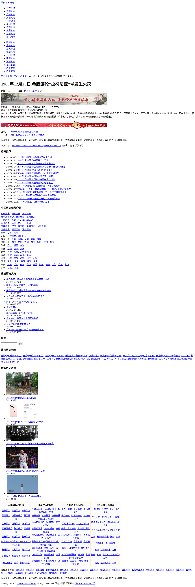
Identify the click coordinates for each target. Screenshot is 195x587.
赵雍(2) (48, 355)
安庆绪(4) (128, 359)
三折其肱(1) (109, 359)
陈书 (118, 537)
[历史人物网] (7, 3)
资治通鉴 (95, 530)
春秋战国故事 (52, 570)
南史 (108, 550)
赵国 (39, 242)
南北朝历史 (27, 220)
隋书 (103, 550)
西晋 (9, 252)
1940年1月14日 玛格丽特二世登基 (33, 160)
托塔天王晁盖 (38, 541)
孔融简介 (6, 556)
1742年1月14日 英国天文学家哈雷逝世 (35, 183)
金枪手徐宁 (49, 548)
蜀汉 (16, 249)
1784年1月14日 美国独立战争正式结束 (35, 176)
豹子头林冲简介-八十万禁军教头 (21, 302)
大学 (108, 563)
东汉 (22, 245)
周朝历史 (26, 213)
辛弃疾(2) (127, 355)
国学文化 (63, 573)
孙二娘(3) (186, 355)
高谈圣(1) (174, 359)
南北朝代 (10, 37)
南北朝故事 (105, 570)
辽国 (14, 226)
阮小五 (43, 545)
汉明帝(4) (169, 355)
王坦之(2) (183, 359)
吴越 (35, 264)
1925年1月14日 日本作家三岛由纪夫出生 (36, 163)
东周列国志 (106, 522)
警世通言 (115, 530)
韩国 (52, 242)
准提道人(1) (70, 355)
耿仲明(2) (86, 359)
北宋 (16, 268)
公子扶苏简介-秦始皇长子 (18, 324)
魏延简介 (16, 556)
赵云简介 (18, 528)
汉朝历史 (31, 217)
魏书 (98, 543)
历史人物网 (6, 76)
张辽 (5, 563)
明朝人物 (10, 58)
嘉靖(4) (4, 355)
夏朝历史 (5, 213)
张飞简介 (26, 524)
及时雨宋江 (37, 509)
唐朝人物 (10, 45)
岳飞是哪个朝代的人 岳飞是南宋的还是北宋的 (27, 279)
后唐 (16, 261)
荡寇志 (112, 543)
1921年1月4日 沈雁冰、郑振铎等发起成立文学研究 (30, 443)
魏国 (46, 242)
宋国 (20, 239)
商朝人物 (10, 14)
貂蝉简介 (15, 541)
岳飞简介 (65, 515)
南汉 (54, 264)
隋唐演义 (95, 522)
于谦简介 (77, 509)
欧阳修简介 (76, 515)
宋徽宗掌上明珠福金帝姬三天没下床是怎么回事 (28, 290)
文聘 (16, 563)
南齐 (16, 255)
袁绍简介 (16, 524)
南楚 (48, 264)
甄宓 (10, 563)
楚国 (39, 239)
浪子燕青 (36, 515)
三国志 (116, 517)
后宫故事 (53, 573)
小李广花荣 (49, 528)
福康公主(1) (137, 355)
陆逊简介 (5, 541)
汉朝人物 (10, 27)
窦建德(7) (160, 355)
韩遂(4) (146, 355)
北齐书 (104, 543)
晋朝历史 (16, 220)
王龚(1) (26, 355)
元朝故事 (160, 570)
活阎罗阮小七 (52, 541)
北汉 (67, 264)
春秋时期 (11, 236)
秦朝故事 (64, 570)
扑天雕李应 (49, 554)
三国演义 (96, 509)
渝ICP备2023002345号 (85, 583)
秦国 (33, 239)
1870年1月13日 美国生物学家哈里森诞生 (37, 195)
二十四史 (96, 517)
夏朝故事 (20, 570)
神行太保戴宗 (38, 535)
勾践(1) (86, 355)
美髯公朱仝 (37, 561)
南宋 (9, 268)
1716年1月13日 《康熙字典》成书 (34, 202)
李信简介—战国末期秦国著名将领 (22, 318)
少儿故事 (29, 573)
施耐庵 (75, 564)
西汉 (9, 245)
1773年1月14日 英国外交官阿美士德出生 (36, 179)
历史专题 (10, 68)
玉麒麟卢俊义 (50, 509)
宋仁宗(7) (34, 355)
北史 (114, 550)
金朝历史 (31, 226)
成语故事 (19, 573)
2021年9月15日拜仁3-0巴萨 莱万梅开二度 (25, 471)
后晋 (23, 261)
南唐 (29, 264)
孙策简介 (16, 545)
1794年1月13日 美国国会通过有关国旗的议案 (39, 198)
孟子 (103, 563)
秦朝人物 (10, 24)
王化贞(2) (51, 359)
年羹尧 (73, 561)
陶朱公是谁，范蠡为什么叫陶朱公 (22, 285)
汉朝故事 (74, 570)
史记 (104, 517)
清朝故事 (180, 570)
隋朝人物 (10, 42)
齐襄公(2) (178, 355)
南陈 (29, 255)
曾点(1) (41, 355)
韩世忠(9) (69, 359)
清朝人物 (10, 61)
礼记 (99, 554)
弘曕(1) (119, 355)
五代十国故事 (138, 570)
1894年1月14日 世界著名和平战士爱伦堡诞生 (38, 173)
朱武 (50, 545)
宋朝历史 (5, 226)
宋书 (99, 537)
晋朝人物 (10, 34)
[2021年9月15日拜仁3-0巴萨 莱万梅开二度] (22, 468)
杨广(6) (101, 359)
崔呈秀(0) (77, 359)
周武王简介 (11, 307)
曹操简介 (6, 510)
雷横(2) (152, 355)
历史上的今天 (20, 76)
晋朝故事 (94, 570)
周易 (105, 554)
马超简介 (16, 550)
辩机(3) (6, 362)
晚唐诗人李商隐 (68, 528)
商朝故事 (30, 570)
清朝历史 (26, 229)
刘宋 (9, 255)
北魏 (9, 258)
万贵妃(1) (143, 359)
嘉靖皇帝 (78, 558)
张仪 (64, 548)
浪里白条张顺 (47, 519)
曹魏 (9, 249)
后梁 (9, 261)
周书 (97, 550)
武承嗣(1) (10, 359)
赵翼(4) (79, 355)
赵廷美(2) (60, 359)
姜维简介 (6, 550)
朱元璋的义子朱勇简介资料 (19, 313)
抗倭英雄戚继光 (68, 554)
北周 (35, 258)
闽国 (41, 264)
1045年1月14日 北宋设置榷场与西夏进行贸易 (39, 186)
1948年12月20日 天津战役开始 (24, 132)
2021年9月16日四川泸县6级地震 (21, 398)
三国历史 (5, 220)
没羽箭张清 (49, 551)
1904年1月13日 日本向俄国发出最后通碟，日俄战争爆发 (44, 189)
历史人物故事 (40, 573)
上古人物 (10, 8)
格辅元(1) (152, 359)
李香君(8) (119, 359)
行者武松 (50, 522)
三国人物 (10, 30)
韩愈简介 (65, 535)
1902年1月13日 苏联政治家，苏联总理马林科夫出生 (42, 192)
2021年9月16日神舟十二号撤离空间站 (23, 496)
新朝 (16, 245)
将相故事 (9, 573)
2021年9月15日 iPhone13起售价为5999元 (25, 422)
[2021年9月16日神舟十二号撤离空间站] (22, 493)
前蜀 (9, 264)
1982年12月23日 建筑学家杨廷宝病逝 (27, 135)
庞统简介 (25, 541)
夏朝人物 (10, 11)
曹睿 (22, 563)
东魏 (16, 258)
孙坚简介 (16, 537)
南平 (60, 264)
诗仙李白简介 (68, 524)
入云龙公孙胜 (38, 522)
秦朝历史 (20, 217)
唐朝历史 (16, 223)
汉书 (109, 517)
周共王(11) (105, 355)
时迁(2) (19, 355)
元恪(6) (166, 359)
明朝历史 (16, 229)
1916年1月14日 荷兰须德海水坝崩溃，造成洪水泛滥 (41, 167)
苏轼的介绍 (76, 535)
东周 (16, 233)
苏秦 (70, 548)
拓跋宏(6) (14, 362)
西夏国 (21, 226)
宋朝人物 (10, 52)
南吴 (22, 264)
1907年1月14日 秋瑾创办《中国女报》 (35, 170)
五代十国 (10, 49)
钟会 (27, 563)
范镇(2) (113, 355)
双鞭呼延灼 (37, 528)
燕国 (33, 242)
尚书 (93, 554)
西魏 (22, 258)
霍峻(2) (94, 359)
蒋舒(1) (61, 355)
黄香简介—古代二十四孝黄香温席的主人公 (26, 296)
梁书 (112, 537)
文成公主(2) (94, 355)
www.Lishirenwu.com (26, 583)
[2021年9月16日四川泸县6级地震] (22, 395)
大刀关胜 (46, 515)
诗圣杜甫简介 (82, 524)
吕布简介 (6, 524)
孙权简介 (26, 510)
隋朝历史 (5, 223)
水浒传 (112, 509)
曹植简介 (6, 537)
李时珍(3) (12, 355)
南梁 (22, 255)
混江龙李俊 (51, 535)
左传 (105, 558)
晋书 (93, 537)
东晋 (16, 252)
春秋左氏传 (113, 554)
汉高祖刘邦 (83, 561)
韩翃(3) (136, 359)
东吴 (22, 249)
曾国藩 (65, 561)
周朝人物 (10, 18)
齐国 (14, 239)
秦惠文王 (77, 541)
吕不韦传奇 (66, 541)
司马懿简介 (7, 528)
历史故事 (10, 71)
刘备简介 (16, 510)
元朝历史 (5, 229)
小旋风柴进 (37, 554)
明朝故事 (170, 570)
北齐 (29, 258)
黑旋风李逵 (37, 548)
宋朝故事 (150, 570)
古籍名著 (10, 65)
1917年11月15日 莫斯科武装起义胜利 (34, 157)
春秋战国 (10, 21)
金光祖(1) (34, 359)
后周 (35, 261)
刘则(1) (26, 359)
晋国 (26, 239)
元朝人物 (10, 55)
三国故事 (84, 570)
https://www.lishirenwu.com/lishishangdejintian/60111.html (36, 145)
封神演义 (105, 530)
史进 (51, 512)
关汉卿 (81, 554)
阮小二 (47, 538)
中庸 (114, 563)
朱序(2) (55, 355)
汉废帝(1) (42, 359)
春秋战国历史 (7, 217)
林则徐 (76, 548)
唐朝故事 (126, 570)
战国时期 (22, 236)
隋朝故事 (116, 570)
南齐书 (105, 537)
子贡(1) (160, 359)
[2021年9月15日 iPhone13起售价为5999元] (22, 419)
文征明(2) (18, 359)
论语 (97, 563)
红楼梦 (105, 509)
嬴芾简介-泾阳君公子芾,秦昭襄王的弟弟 (25, 329)
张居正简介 (66, 509)
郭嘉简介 (6, 515)
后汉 (29, 261)
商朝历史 (16, 213)
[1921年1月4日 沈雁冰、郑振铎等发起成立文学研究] (22, 440)
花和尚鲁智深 (50, 561)
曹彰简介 (26, 556)
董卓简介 (26, 537)
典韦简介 (26, 550)
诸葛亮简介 (17, 515)
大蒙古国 (41, 226)
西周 (9, 233)
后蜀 (16, 264)
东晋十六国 (25, 252)
